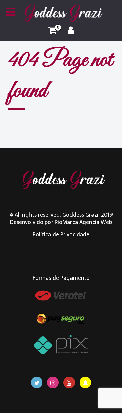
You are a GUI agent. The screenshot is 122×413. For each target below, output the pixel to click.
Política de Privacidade (61, 234)
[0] (52, 30)
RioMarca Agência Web (83, 222)
